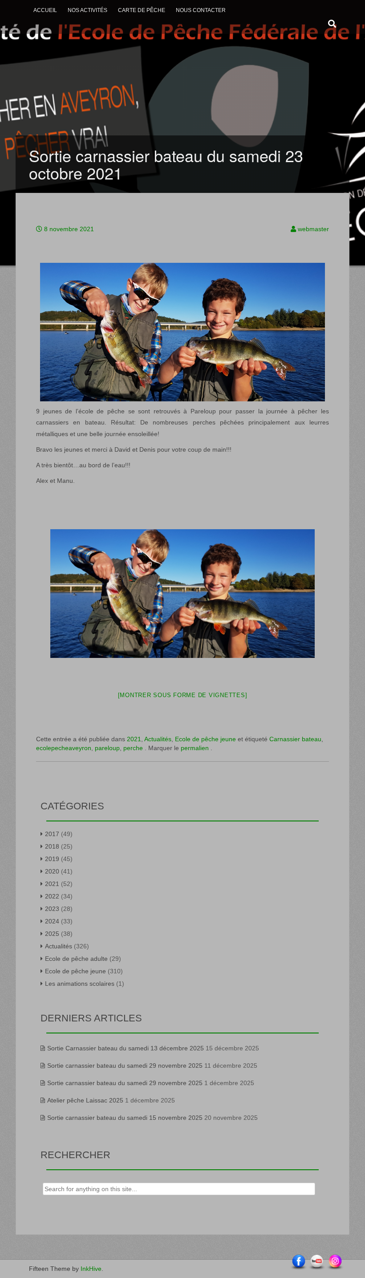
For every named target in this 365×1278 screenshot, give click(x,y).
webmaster (313, 229)
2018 (52, 846)
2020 (52, 871)
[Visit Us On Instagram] (335, 1262)
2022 (52, 896)
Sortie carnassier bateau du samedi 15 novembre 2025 (125, 1117)
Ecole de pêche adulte (76, 958)
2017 (52, 833)
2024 (52, 921)
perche (133, 747)
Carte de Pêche (141, 10)
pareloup (107, 747)
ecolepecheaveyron (63, 747)
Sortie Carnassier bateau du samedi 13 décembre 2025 (125, 1048)
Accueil (45, 10)
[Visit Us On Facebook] (298, 1262)
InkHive (91, 1268)
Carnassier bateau (295, 739)
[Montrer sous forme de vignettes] (182, 695)
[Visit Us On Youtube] (317, 1262)
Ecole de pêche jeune (205, 739)
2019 (52, 858)
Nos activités (87, 10)
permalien (196, 747)
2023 (52, 908)
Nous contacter (201, 10)
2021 (134, 739)
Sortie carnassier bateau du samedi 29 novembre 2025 (125, 1065)
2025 (52, 933)
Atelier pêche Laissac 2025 (85, 1100)
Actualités (157, 739)
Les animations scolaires (79, 983)
